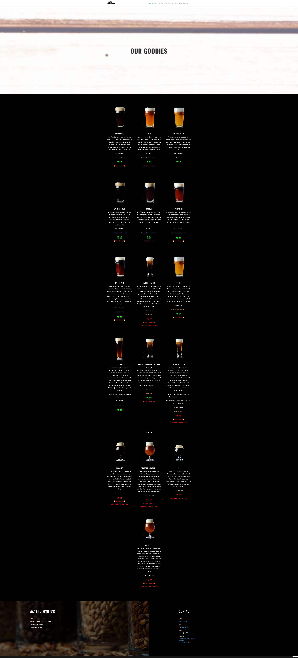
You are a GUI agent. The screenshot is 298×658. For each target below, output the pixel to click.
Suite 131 (181, 640)
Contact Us (168, 3)
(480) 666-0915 (183, 621)
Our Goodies (152, 3)
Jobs (176, 3)
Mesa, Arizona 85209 (185, 642)
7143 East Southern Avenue (187, 638)
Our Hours (160, 3)
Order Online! (182, 3)
